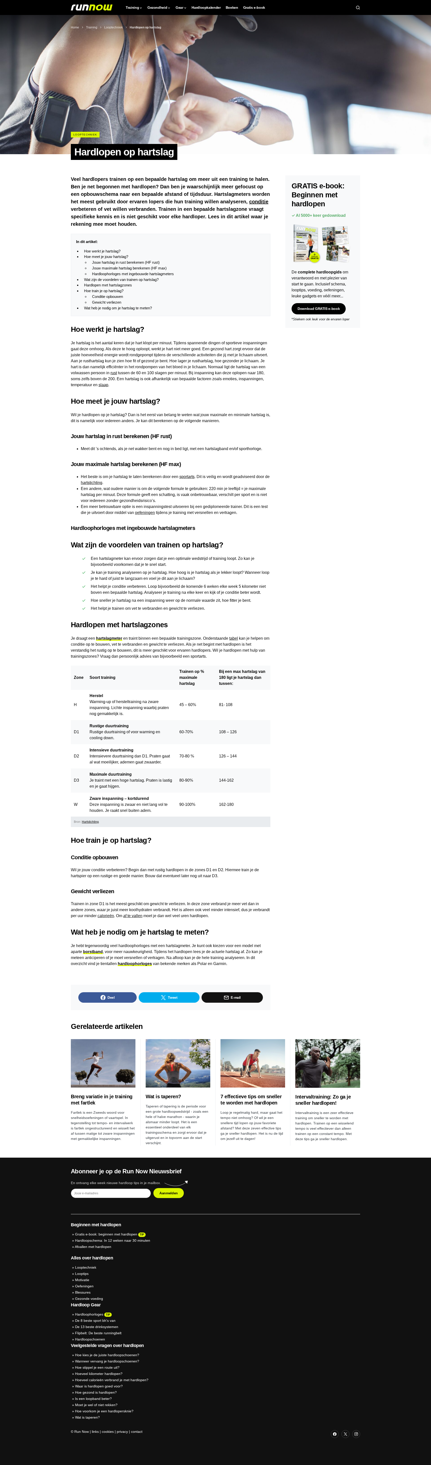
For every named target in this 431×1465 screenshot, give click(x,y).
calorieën (106, 916)
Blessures (83, 1292)
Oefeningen (84, 1286)
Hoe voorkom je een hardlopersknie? (104, 1411)
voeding (315, 290)
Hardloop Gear (86, 1304)
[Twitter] (345, 1434)
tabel (233, 638)
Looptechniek (113, 27)
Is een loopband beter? (93, 1399)
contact (136, 1432)
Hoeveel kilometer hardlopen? (98, 1374)
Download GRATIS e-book (319, 308)
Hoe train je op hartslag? (103, 291)
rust (113, 373)
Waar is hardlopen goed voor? (99, 1386)
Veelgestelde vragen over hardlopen (107, 1345)
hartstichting (91, 483)
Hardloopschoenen (90, 1339)
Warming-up (100, 702)
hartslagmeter (109, 638)
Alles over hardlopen (92, 1257)
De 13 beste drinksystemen (96, 1327)
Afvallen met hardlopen (93, 1247)
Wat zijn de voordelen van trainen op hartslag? (121, 279)
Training (91, 27)
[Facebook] (335, 1434)
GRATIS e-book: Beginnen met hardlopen (318, 195)
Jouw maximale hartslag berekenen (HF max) (129, 268)
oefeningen (145, 512)
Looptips (82, 1274)
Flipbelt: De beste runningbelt (98, 1333)
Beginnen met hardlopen (96, 1224)
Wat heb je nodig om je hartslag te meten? (118, 308)
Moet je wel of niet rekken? (96, 1405)
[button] (358, 7)
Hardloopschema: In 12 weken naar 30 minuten (112, 1240)
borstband (93, 952)
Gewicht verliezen (106, 302)
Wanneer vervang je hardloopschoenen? (107, 1361)
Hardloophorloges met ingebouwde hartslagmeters (133, 274)
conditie (258, 201)
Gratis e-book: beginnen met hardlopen (106, 1234)
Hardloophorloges (89, 1314)
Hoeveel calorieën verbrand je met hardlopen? (111, 1380)
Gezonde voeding (89, 1299)
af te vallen (132, 916)
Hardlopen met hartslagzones (108, 285)
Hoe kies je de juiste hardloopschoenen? (107, 1355)
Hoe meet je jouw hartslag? (106, 256)
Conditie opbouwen (107, 296)
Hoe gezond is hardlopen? (96, 1392)
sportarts (187, 477)
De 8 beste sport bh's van (95, 1321)
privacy (122, 1432)
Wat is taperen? (163, 1096)
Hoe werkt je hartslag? (102, 251)
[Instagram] (356, 1434)
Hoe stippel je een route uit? (97, 1367)
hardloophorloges (135, 964)
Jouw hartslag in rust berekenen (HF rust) (126, 262)
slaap (103, 385)
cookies (108, 1432)
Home (75, 27)
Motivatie (82, 1280)
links (95, 1432)
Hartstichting (90, 822)
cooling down (101, 738)
